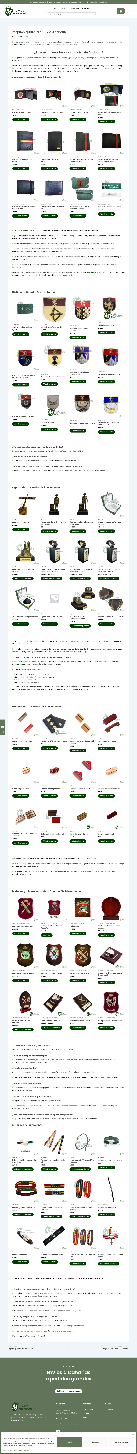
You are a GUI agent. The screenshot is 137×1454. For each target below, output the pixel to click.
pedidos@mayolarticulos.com (68, 1424)
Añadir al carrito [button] (20, 119)
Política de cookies (8, 1450)
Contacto (86, 8)
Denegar (95, 1442)
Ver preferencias (121, 1442)
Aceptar (69, 1442)
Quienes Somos (89, 1409)
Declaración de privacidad (21, 1450)
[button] (133, 1434)
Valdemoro (106, 1088)
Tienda (62, 8)
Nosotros (75, 8)
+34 (62, 1418)
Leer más (47, 935)
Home (54, 8)
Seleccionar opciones (23, 578)
